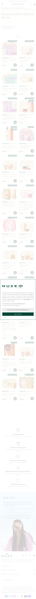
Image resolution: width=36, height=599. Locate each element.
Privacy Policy (27, 299)
